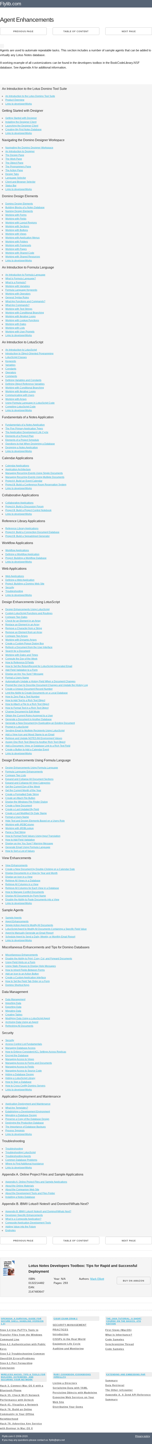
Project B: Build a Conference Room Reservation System (35, 484)
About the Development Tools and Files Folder (30, 1193)
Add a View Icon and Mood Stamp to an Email (29, 734)
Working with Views (15, 234)
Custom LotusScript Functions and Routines (28, 613)
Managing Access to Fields (19, 1066)
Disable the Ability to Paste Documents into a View (32, 899)
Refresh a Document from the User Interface (28, 647)
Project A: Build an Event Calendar (23, 480)
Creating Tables (13, 1014)
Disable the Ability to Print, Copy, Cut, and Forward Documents (38, 958)
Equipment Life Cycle (67, 1344)
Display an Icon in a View (18, 876)
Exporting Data (13, 1007)
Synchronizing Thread (119, 1344)
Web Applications (14, 576)
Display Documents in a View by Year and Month (31, 873)
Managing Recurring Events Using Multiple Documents (34, 477)
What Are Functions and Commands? (25, 301)
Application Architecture (18, 469)
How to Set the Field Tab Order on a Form (27, 981)
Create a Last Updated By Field (22, 809)
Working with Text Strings (18, 309)
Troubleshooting (14, 591)
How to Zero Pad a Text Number (22, 696)
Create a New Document (18, 805)
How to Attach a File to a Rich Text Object (27, 704)
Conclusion (7, 1368)
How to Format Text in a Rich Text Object (26, 708)
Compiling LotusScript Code (20, 406)
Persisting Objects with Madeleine (75, 1392)
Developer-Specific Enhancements (24, 1215)
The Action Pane (14, 170)
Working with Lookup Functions (22, 320)
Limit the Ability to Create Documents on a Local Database (36, 693)
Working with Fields (15, 218)
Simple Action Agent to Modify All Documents (29, 925)
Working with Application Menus (22, 237)
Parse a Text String (15, 832)
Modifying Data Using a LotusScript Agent (27, 1018)
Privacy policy (142, 1436)
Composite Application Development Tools (28, 1222)
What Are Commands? (17, 305)
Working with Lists (15, 328)
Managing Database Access (20, 1048)
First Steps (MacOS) (118, 1330)
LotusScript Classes (16, 357)
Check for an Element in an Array (23, 620)
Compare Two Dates (16, 617)
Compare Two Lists (15, 775)
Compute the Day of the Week (21, 658)
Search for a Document (17, 651)
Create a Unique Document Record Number (29, 689)
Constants (10, 368)
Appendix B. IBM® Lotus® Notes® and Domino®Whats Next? (38, 1211)
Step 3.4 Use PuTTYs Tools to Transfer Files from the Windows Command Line (21, 1335)
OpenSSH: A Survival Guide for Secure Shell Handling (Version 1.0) (22, 1321)
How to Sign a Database (18, 1082)
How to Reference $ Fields (19, 662)
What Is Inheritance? (118, 1334)
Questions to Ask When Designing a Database (30, 443)
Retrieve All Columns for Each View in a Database (32, 888)
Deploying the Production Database (24, 1122)
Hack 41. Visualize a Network (19, 1404)
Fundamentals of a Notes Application (25, 424)
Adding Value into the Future (20, 1226)
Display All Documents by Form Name (25, 895)
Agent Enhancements (16, 921)
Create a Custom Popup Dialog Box (24, 643)
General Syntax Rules (17, 297)
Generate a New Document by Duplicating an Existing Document (40, 723)
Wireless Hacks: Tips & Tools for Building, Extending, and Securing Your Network (23, 1377)
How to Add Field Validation (20, 839)
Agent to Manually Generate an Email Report (29, 933)
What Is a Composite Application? (23, 1219)
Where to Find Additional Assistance (24, 1163)
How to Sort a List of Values (20, 851)
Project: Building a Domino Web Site (24, 583)
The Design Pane (14, 155)
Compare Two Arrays (16, 636)
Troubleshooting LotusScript (20, 1152)
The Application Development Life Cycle (26, 432)
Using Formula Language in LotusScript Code (30, 403)
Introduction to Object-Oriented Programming (29, 353)
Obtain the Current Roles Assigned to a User (29, 715)
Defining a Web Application (19, 580)
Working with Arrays (16, 399)
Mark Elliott (97, 1278)
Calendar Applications (17, 465)
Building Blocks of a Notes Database (25, 207)
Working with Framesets (18, 245)
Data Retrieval (114, 1385)
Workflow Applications (17, 550)
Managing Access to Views (19, 1059)
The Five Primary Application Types (24, 428)
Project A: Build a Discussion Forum (24, 506)
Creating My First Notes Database (23, 129)
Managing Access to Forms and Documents (28, 1063)
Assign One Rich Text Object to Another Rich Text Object (35, 742)
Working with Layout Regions (21, 222)
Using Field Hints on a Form (20, 962)
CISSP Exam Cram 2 (66, 1318)
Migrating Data (13, 1011)
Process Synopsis (15, 1130)
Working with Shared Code (19, 252)
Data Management (15, 999)
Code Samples (114, 1339)
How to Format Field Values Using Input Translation (32, 836)
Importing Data (13, 1003)
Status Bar (10, 185)
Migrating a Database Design (21, 1115)
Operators (10, 372)
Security (9, 587)
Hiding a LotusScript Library (20, 1078)
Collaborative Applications (19, 502)
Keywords (10, 361)
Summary (111, 1380)
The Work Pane (13, 159)
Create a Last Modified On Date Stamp (26, 813)
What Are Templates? (16, 1107)
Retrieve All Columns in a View (21, 884)
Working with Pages (16, 249)
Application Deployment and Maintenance (27, 1103)
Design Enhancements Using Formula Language (31, 767)
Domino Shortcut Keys (17, 985)
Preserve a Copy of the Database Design (27, 1119)
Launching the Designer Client (21, 125)
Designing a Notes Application (21, 447)
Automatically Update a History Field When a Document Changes (40, 681)
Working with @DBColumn (19, 824)
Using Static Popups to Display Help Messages (30, 966)
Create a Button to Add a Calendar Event (27, 749)
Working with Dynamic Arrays (21, 639)
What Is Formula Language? (20, 278)
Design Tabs (12, 174)
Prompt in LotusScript (16, 726)
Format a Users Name (17, 677)
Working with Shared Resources (22, 256)
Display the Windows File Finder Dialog (26, 801)
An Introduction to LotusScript (21, 349)
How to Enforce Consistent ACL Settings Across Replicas (35, 1051)
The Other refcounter (119, 1390)
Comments (11, 376)
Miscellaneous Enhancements (21, 954)
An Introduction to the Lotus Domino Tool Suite (30, 96)
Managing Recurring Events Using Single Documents (34, 473)
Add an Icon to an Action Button (22, 973)
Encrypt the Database (16, 1055)
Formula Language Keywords (21, 290)
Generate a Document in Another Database (28, 719)
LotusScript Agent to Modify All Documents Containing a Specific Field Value (46, 929)
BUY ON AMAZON (133, 1281)
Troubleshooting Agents (18, 1156)
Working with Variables (17, 286)
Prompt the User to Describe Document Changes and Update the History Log (46, 685)
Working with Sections (17, 226)
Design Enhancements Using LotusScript (27, 609)
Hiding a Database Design (19, 1074)
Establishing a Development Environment (27, 1111)
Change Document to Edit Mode (22, 711)
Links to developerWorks (18, 103)
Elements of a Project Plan (19, 436)
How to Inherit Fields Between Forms (25, 970)
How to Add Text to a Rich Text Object (25, 700)
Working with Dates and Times (21, 655)
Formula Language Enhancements (24, 771)
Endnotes (10, 1230)
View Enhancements (16, 865)
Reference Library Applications (21, 528)
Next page (129, 31)
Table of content (76, 31)
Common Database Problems (21, 1160)
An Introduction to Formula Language (25, 274)
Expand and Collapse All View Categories (27, 783)
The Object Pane (14, 162)
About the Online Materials (19, 1185)
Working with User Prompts (19, 331)
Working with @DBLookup (19, 828)
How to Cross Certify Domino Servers (25, 1085)
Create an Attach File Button (20, 798)
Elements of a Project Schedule (22, 440)
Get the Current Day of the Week (22, 786)
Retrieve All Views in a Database (22, 880)
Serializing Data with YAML (70, 1388)
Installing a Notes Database (20, 1197)
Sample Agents (13, 917)
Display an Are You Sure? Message (24, 674)
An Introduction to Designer (20, 151)
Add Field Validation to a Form (21, 670)
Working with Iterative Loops (20, 316)
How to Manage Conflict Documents (24, 892)
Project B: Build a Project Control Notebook (28, 510)
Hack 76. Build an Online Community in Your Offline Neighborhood (17, 1414)
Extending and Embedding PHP (125, 1374)
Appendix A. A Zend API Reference (128, 1394)
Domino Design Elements (19, 203)
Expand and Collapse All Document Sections (29, 779)
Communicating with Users (19, 395)
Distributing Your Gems (68, 1407)
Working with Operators (17, 293)
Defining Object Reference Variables (25, 384)
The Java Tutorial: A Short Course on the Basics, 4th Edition (124, 1321)
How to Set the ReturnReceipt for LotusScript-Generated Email (38, 666)
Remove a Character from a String (23, 628)
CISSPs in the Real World (69, 1339)
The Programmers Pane (18, 166)
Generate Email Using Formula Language (27, 847)
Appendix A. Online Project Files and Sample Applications (36, 1181)
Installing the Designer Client (20, 122)
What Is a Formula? (15, 282)
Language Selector (15, 177)
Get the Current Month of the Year (23, 790)
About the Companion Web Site (22, 1189)
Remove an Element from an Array (23, 632)
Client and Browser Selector (20, 181)
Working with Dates (15, 324)
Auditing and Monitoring (68, 1348)
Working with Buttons (16, 230)
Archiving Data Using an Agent (21, 1022)
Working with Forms (16, 215)
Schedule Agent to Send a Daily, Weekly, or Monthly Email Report (40, 936)
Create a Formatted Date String (22, 794)
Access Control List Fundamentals (23, 1044)
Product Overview (14, 100)
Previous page (23, 31)
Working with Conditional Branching (24, 312)
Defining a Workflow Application (22, 554)
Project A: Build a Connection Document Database (32, 532)
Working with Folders (16, 241)
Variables (10, 365)
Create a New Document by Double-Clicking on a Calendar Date (40, 869)
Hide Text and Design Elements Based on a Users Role (35, 820)
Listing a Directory (65, 1383)
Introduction (60, 1334)
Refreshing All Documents (19, 1026)
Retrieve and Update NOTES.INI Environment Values (33, 738)
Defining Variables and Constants (23, 380)
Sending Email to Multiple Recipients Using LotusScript (35, 730)
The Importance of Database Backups (25, 1126)
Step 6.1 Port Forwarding (16, 1363)
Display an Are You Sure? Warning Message (29, 843)
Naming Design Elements (19, 211)
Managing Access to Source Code (23, 1070)
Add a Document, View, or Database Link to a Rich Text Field (37, 745)
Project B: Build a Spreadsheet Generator (27, 536)
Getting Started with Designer (21, 118)
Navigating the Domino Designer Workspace (29, 147)
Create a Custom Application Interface (25, 977)
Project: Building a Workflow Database (26, 558)
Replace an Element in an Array (22, 624)
